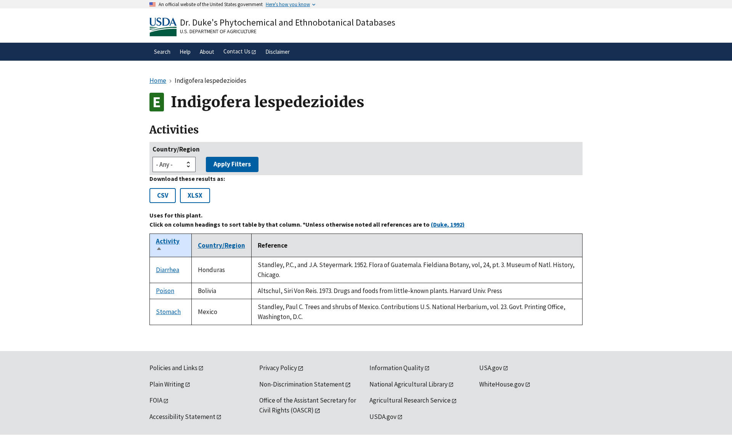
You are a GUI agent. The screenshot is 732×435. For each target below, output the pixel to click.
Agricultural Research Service (410, 400)
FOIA (155, 400)
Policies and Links (173, 368)
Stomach (168, 312)
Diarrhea (167, 270)
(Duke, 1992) (448, 224)
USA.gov (490, 368)
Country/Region (176, 149)
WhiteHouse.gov (501, 384)
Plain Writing (166, 384)
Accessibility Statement (182, 416)
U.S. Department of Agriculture (218, 31)
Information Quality (396, 368)
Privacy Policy (278, 368)
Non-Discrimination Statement (301, 384)
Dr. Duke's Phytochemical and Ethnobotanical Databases (287, 22)
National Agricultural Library (408, 384)
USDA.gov (382, 416)
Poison (165, 291)
